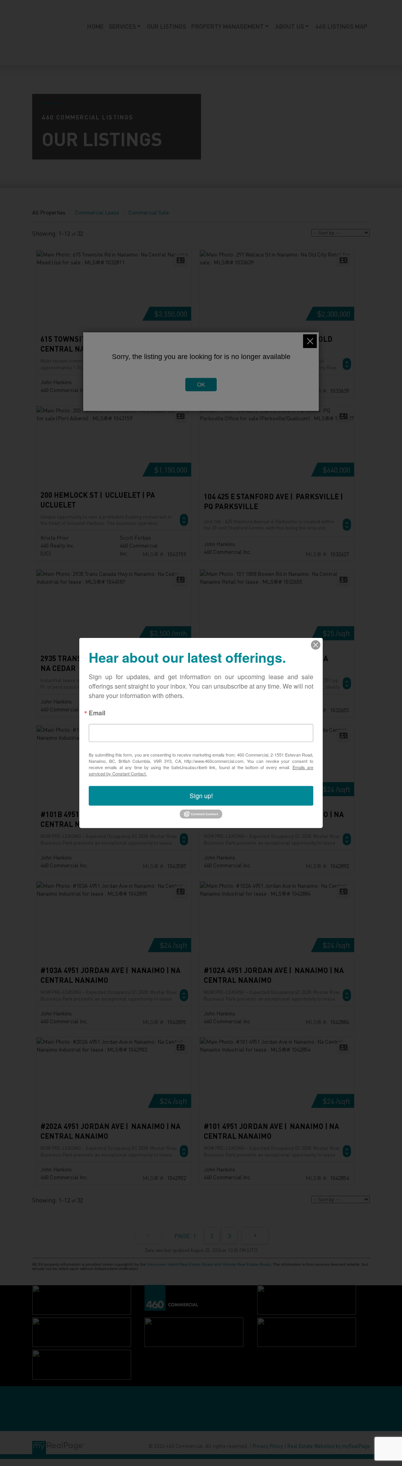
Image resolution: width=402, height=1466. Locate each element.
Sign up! (201, 795)
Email (97, 713)
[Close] (315, 645)
